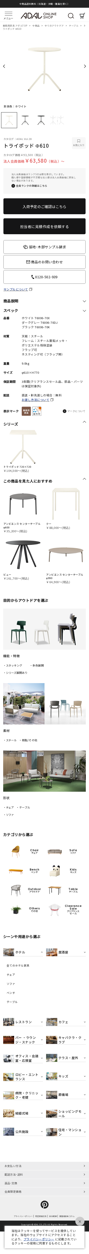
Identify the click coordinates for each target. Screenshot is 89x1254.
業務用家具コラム (67, 1216)
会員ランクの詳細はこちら (31, 185)
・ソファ (8, 814)
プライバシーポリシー (23, 1216)
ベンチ (11, 993)
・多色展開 (37, 665)
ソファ (11, 983)
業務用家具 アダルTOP (15, 25)
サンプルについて (15, 289)
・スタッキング (12, 665)
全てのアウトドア (54, 25)
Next (85, 66)
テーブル (74, 25)
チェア (11, 974)
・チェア (8, 807)
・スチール (10, 740)
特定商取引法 (41, 1216)
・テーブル (23, 807)
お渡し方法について (35, 400)
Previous (4, 66)
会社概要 (53, 1216)
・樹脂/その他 (28, 740)
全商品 (36, 25)
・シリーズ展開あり (15, 672)
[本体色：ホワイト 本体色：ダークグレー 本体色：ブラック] (44, 67)
